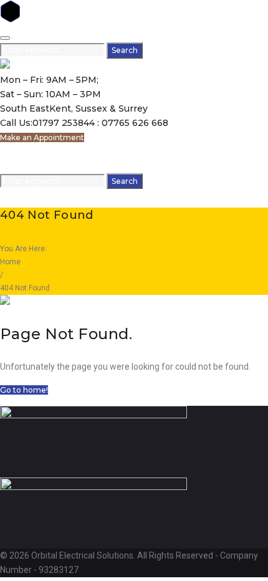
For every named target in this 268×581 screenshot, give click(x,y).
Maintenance (228, 151)
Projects (61, 166)
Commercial (119, 151)
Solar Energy (177, 151)
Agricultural (22, 166)
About (36, 151)
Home (12, 151)
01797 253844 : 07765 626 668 (100, 122)
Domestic (66, 151)
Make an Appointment (42, 137)
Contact (93, 166)
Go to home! (24, 390)
